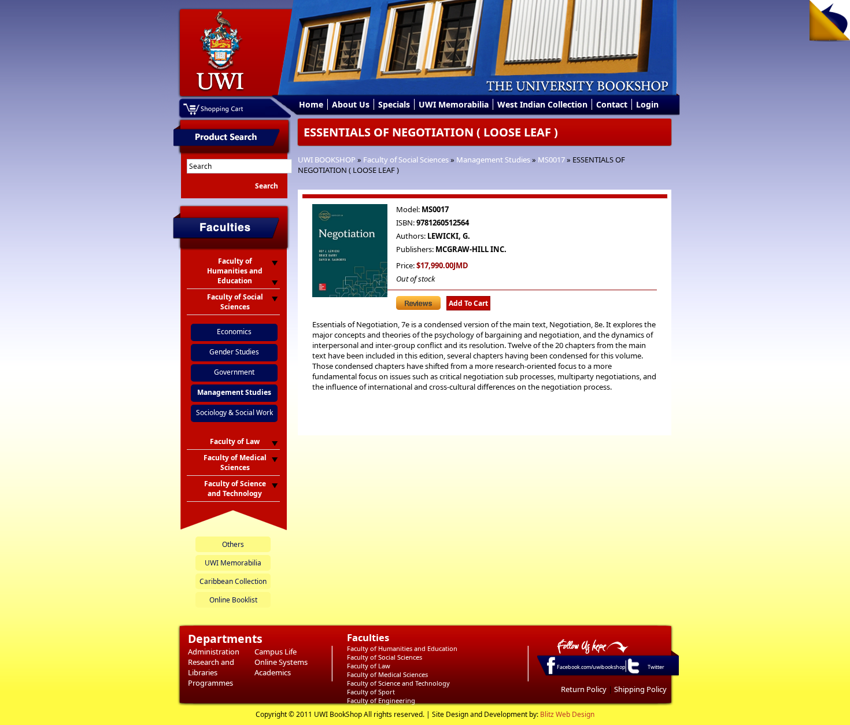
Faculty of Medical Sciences (387, 674)
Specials (394, 104)
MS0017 (551, 159)
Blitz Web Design (567, 714)
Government (234, 372)
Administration (213, 651)
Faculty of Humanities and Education (402, 648)
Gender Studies (234, 352)
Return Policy (584, 689)
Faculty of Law (368, 665)
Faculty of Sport (371, 691)
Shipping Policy (640, 689)
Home (311, 104)
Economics (234, 331)
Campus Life (275, 651)
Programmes (210, 683)
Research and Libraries (211, 667)
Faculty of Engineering (381, 700)
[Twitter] (632, 673)
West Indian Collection (542, 104)
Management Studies (493, 159)
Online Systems (281, 662)
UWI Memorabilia (454, 104)
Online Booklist (233, 600)
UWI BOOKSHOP (327, 159)
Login (647, 104)
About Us (350, 104)
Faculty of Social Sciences (406, 159)
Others (233, 544)
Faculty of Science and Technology (398, 683)
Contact (611, 104)
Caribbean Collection (233, 581)
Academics (272, 672)
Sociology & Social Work (234, 412)
